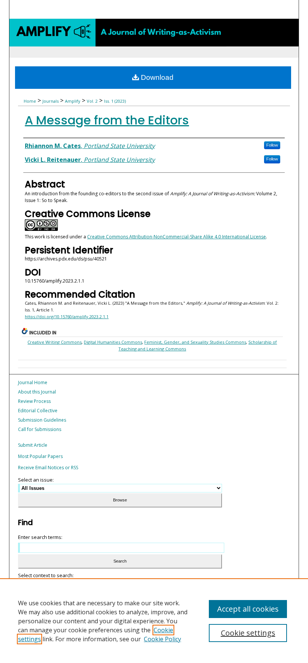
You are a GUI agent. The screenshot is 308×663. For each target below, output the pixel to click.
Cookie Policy (162, 639)
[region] (154, 620)
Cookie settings (248, 633)
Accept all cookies (248, 609)
